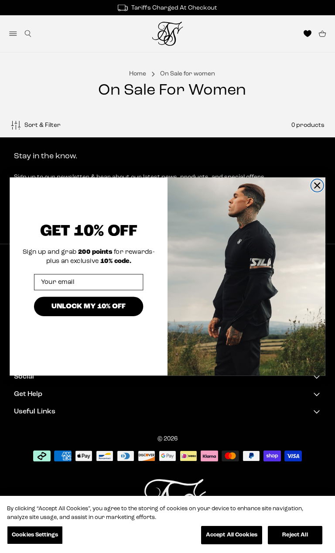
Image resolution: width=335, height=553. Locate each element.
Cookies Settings (35, 535)
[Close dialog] (317, 185)
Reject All (295, 535)
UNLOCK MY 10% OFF (88, 306)
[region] (167, 524)
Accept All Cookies (231, 535)
